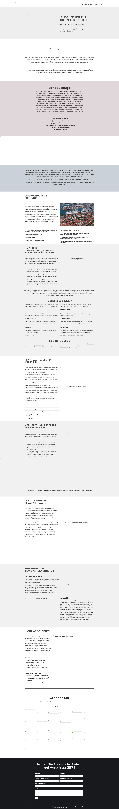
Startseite (36, 1)
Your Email (63, 773)
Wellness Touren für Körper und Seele (70, 230)
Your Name (38, 773)
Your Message (38, 789)
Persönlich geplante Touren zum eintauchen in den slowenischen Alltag (39, 415)
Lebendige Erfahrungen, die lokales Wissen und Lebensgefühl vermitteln (76, 242)
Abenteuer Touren (30, 237)
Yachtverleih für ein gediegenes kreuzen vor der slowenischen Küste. (38, 405)
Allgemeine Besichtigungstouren (34, 234)
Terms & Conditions (65, 806)
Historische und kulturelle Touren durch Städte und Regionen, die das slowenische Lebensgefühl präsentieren (41, 231)
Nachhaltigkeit (75, 1)
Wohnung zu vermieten (96, 1)
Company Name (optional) (42, 778)
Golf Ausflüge (30, 418)
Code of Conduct (62, 807)
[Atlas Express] (21, 3)
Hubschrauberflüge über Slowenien (36, 409)
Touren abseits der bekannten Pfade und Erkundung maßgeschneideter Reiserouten (74, 238)
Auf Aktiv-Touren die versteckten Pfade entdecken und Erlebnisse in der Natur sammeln (74, 234)
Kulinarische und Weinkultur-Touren (35, 240)
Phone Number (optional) (66, 778)
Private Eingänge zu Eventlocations (36, 412)
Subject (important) (40, 783)
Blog (68, 1)
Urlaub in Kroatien (87, 4)
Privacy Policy (86, 806)
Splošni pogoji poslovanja (76, 806)
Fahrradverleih (85, 1)
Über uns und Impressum (47, 1)
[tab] (42, 231)
